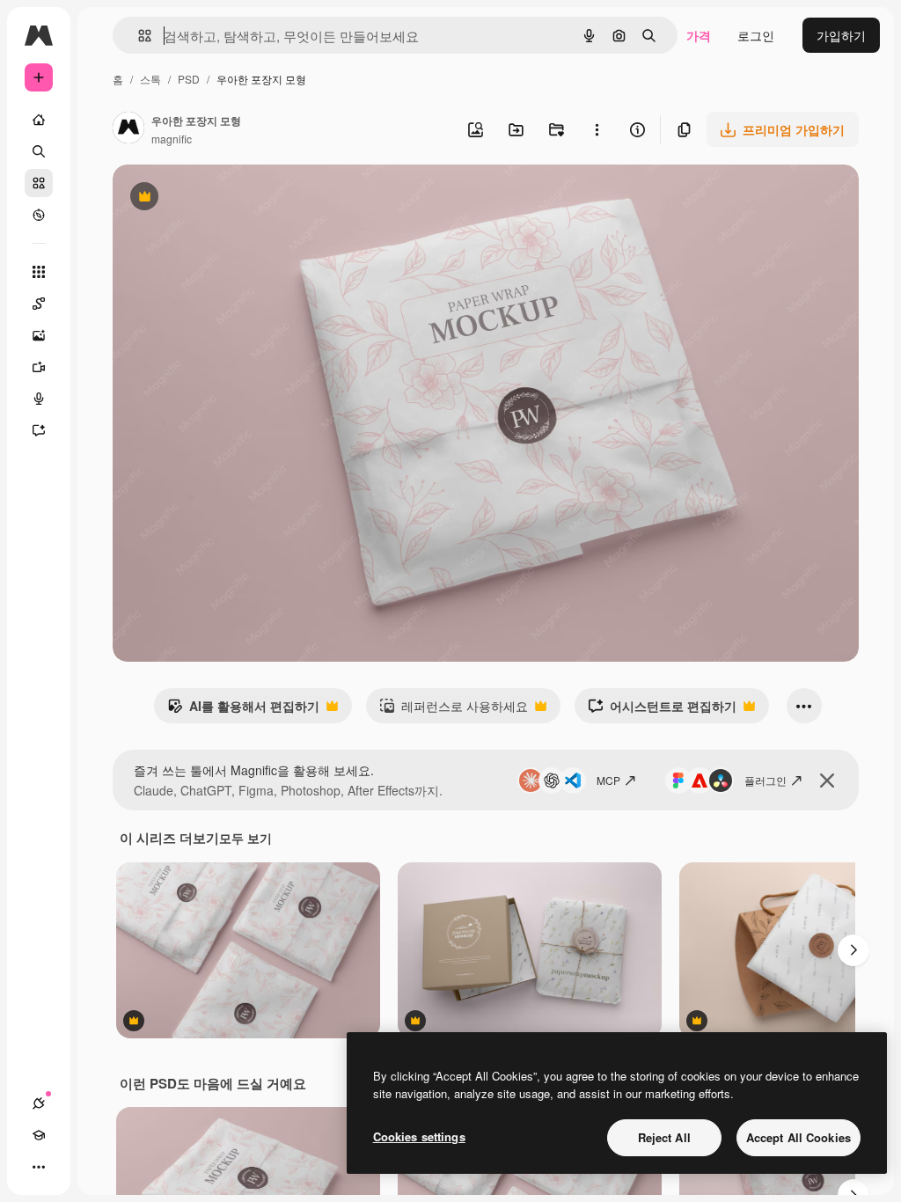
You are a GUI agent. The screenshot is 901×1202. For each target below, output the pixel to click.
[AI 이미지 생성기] (39, 335)
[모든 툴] (39, 272)
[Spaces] (39, 304)
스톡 (150, 78)
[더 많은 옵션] (596, 129)
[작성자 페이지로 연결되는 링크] (128, 129)
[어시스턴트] (39, 430)
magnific (171, 138)
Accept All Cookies (798, 1137)
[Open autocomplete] (138, 35)
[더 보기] (39, 1167)
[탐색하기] (39, 215)
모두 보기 (245, 838)
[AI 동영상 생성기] (39, 367)
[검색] (39, 151)
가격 (698, 35)
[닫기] (827, 780)
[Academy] (39, 1135)
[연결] (39, 1103)
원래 (214, 198)
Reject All (664, 1137)
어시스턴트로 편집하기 (662, 710)
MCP (608, 780)
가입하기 (841, 35)
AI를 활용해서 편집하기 (243, 710)
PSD (189, 78)
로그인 (755, 35)
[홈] (39, 120)
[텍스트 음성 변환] (39, 399)
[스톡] (39, 183)
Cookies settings (419, 1136)
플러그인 (765, 780)
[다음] (853, 950)
